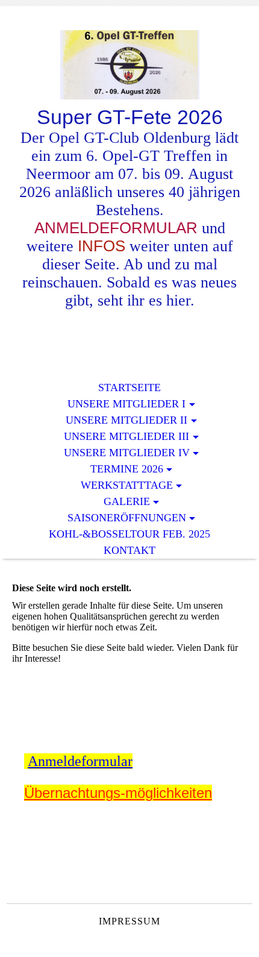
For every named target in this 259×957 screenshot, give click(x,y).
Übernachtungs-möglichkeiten (118, 793)
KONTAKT (129, 550)
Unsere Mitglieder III (126, 436)
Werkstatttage (127, 485)
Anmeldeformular (80, 761)
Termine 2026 (126, 469)
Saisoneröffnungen (126, 518)
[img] (129, 64)
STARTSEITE (129, 387)
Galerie (127, 501)
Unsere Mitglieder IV (127, 453)
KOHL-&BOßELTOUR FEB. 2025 (129, 534)
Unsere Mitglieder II (126, 420)
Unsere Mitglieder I (126, 404)
